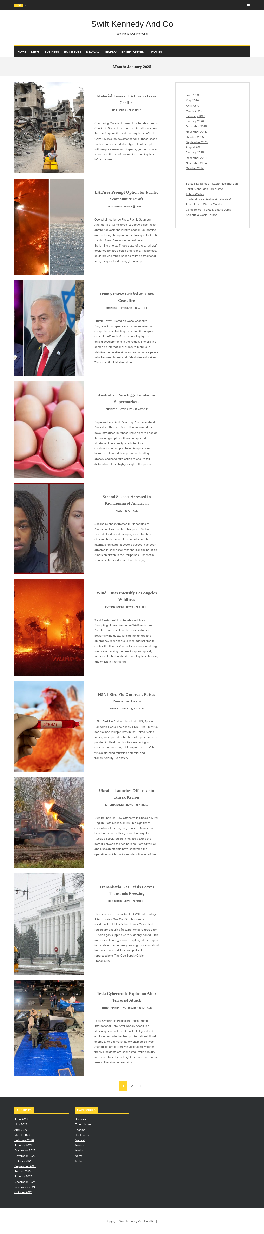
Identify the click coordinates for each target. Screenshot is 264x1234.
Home (22, 51)
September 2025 (197, 142)
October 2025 (195, 137)
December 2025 (196, 126)
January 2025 (195, 152)
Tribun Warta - (195, 194)
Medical (92, 51)
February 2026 (195, 116)
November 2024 (196, 163)
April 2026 (192, 105)
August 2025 (194, 147)
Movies (156, 51)
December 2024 (196, 157)
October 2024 (195, 168)
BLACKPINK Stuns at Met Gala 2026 (48, 5)
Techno (110, 51)
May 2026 (192, 100)
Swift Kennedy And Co (132, 27)
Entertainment (133, 51)
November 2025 (196, 131)
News (35, 51)
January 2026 (195, 121)
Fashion (80, 1129)
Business (52, 51)
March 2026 (194, 111)
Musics (79, 1150)
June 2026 (193, 95)
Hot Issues (72, 51)
